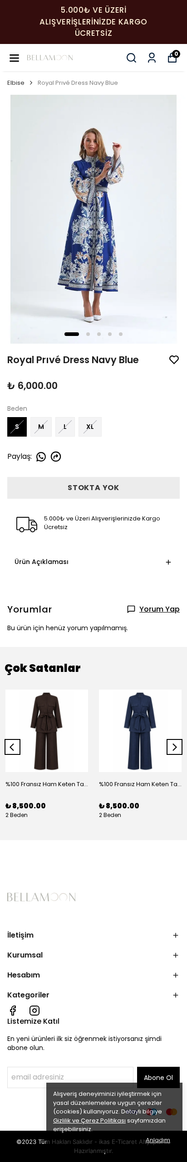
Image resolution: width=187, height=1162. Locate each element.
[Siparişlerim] (151, 57)
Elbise (16, 82)
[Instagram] (34, 1010)
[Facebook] (12, 1010)
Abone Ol (158, 1077)
